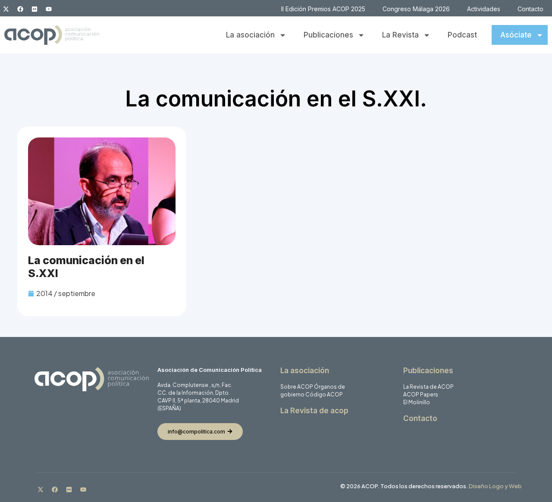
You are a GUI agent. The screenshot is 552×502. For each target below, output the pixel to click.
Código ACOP (324, 394)
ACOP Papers (420, 394)
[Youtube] (49, 9)
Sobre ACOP (296, 387)
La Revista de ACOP (428, 387)
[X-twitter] (6, 9)
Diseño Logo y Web (495, 486)
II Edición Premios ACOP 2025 (323, 8)
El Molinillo (416, 402)
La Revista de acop (314, 410)
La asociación (250, 35)
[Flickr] (34, 9)
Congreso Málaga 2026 (416, 8)
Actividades (483, 8)
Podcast (462, 35)
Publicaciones (328, 35)
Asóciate (516, 35)
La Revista (400, 35)
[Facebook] (20, 9)
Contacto (530, 8)
